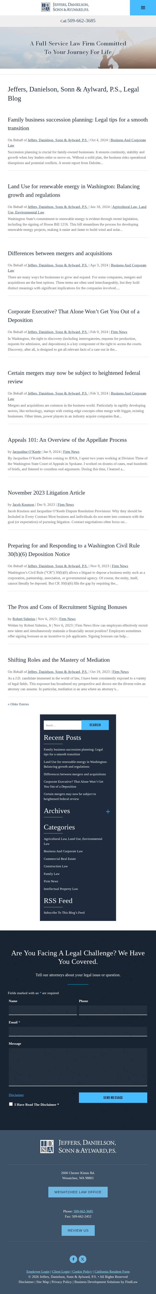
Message (15, 1043)
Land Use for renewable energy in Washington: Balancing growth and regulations (75, 764)
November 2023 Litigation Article (46, 492)
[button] (143, 8)
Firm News (119, 332)
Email (14, 1022)
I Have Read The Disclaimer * (36, 1105)
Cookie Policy (82, 1271)
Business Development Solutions (97, 1282)
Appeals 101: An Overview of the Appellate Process (67, 440)
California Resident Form (112, 1271)
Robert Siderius (24, 619)
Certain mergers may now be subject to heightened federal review (70, 796)
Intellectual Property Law (61, 889)
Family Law (52, 874)
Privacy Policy (62, 1282)
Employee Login (37, 1271)
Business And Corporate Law (63, 851)
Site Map (42, 1282)
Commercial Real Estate (60, 859)
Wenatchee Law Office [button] (78, 1192)
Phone (83, 1001)
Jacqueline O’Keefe (27, 452)
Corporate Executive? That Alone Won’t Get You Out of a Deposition (73, 784)
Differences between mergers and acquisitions (60, 253)
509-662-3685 (81, 20)
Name (13, 1001)
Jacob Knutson (23, 505)
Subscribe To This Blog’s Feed (64, 912)
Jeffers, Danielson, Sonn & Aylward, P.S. (58, 140)
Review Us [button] (78, 1230)
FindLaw (131, 1282)
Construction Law (56, 866)
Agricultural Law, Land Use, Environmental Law (73, 841)
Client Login (61, 1271)
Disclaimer (16, 1095)
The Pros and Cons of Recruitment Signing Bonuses (67, 607)
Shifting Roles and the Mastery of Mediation (59, 660)
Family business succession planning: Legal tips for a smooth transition (73, 752)
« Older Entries (18, 704)
